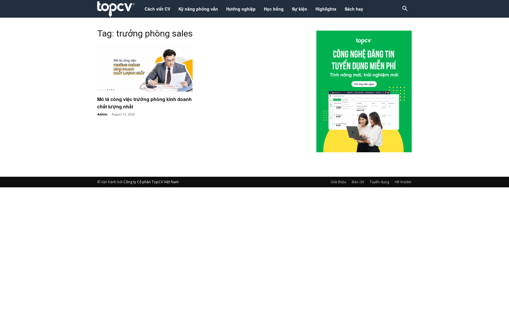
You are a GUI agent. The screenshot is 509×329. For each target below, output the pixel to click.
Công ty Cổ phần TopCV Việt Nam (151, 181)
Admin (102, 114)
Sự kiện (299, 9)
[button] (405, 9)
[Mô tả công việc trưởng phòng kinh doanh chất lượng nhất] (145, 68)
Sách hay (354, 9)
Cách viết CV (157, 9)
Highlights (325, 9)
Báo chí (358, 181)
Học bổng (274, 9)
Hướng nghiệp (241, 9)
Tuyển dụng (379, 181)
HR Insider (403, 181)
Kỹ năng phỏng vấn (198, 9)
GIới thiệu (338, 181)
